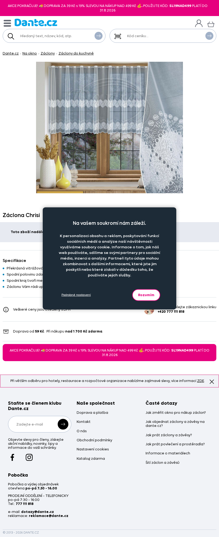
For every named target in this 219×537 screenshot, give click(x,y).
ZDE (200, 380)
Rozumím (146, 294)
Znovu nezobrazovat (211, 381)
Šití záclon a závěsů (162, 463)
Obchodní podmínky (94, 440)
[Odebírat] (63, 424)
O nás (82, 431)
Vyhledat (99, 36)
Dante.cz (11, 53)
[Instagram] (29, 454)
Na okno (29, 53)
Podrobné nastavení (76, 295)
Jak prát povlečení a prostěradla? (175, 444)
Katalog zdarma (91, 459)
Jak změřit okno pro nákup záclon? (176, 413)
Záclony (48, 53)
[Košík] (211, 24)
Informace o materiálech (168, 453)
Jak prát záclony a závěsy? (169, 435)
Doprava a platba (92, 413)
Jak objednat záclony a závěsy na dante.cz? (175, 424)
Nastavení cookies (93, 449)
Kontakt (84, 422)
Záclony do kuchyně (76, 53)
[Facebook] (12, 454)
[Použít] (209, 36)
